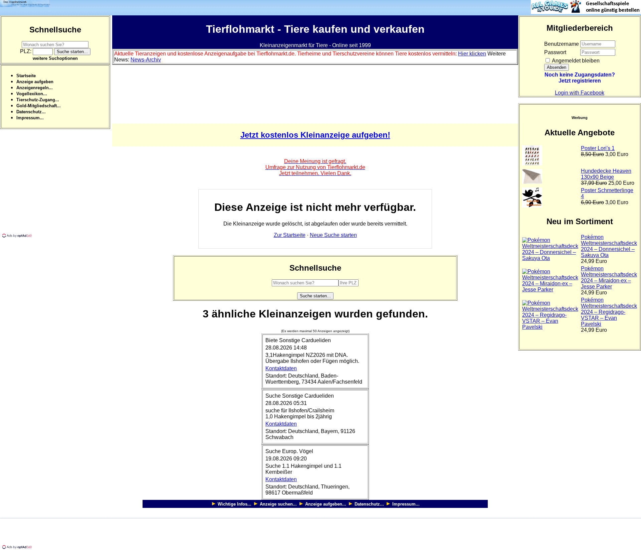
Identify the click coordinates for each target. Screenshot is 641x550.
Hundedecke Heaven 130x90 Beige (606, 174)
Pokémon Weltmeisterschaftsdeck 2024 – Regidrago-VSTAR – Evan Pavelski (609, 312)
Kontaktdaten (281, 368)
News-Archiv (146, 59)
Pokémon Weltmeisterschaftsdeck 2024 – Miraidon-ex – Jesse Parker (609, 277)
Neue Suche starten (333, 235)
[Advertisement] (56, 186)
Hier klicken (472, 53)
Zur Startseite (289, 235)
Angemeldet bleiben (575, 60)
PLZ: (26, 51)
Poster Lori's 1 (598, 148)
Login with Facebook (579, 93)
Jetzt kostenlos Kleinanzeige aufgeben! (315, 134)
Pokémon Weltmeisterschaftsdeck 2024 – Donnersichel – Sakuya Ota (609, 246)
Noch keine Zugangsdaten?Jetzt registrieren (580, 78)
